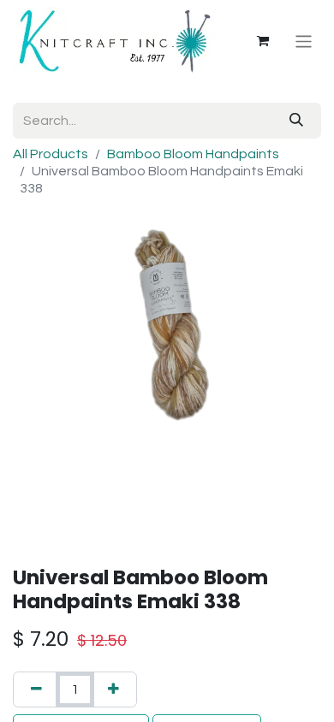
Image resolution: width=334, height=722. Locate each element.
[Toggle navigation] (303, 40)
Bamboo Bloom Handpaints (193, 154)
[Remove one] (36, 689)
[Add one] (113, 689)
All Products (50, 154)
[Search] (296, 121)
